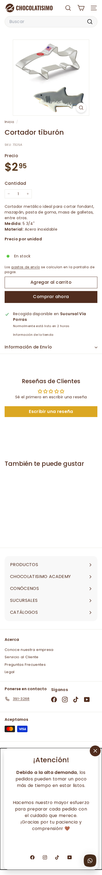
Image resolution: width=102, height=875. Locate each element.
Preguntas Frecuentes (25, 664)
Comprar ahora (51, 296)
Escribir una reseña (51, 411)
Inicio (10, 122)
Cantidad (15, 183)
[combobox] (51, 21)
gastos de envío (25, 267)
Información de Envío (28, 347)
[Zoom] (81, 108)
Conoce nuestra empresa (29, 649)
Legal (10, 671)
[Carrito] (81, 8)
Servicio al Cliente (22, 657)
